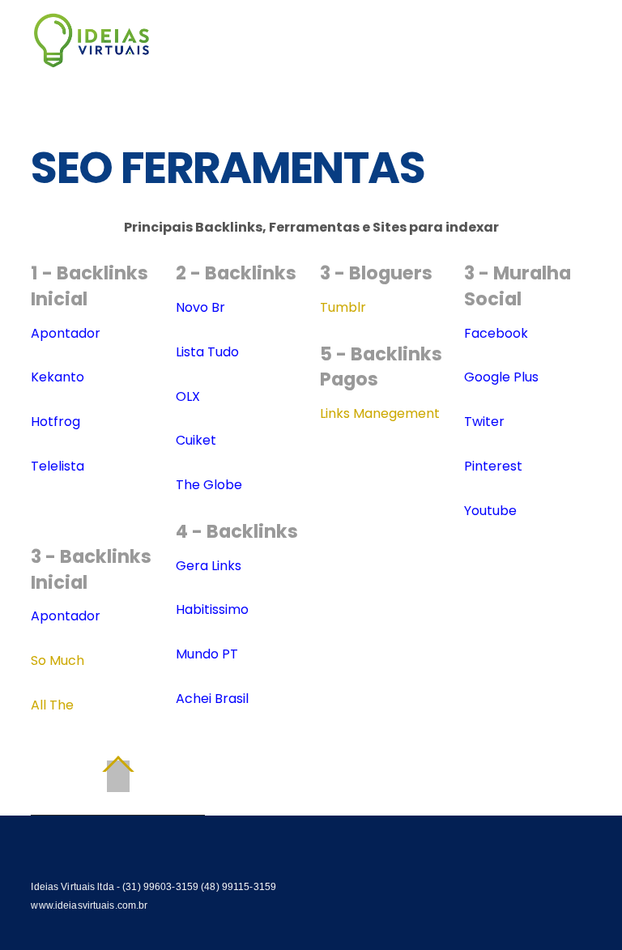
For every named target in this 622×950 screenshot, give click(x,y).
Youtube (490, 510)
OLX (188, 396)
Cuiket (196, 440)
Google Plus (501, 377)
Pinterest (493, 466)
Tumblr (343, 307)
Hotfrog (55, 421)
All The (52, 705)
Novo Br (200, 307)
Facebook (496, 333)
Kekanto (57, 377)
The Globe (209, 484)
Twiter (484, 421)
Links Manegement (380, 413)
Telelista (57, 466)
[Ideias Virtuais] (91, 60)
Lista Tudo (207, 352)
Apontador (65, 333)
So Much (57, 660)
